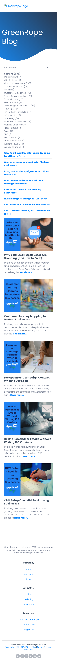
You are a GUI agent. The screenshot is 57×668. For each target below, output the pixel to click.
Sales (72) (9, 131)
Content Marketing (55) (16, 86)
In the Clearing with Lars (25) (18, 112)
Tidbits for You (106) (14, 140)
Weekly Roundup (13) (14, 147)
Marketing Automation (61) (17, 121)
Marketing (28, 599)
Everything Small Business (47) (19, 105)
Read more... (27, 272)
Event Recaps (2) (13, 102)
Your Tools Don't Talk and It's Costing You (27, 204)
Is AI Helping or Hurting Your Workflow (25, 198)
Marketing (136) (11, 118)
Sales (28, 594)
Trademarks (9, 647)
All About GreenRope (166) (17, 83)
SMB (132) (8, 134)
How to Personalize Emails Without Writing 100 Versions (23, 182)
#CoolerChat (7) (12, 77)
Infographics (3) (12, 115)
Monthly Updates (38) (15, 124)
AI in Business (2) (12, 80)
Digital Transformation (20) (18, 96)
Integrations (28, 629)
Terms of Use (42, 647)
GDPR (17, 647)
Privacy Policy (31, 647)
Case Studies (28, 624)
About (28, 569)
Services (28, 574)
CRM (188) (9, 89)
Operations (28, 604)
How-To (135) (11, 108)
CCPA (23, 647)
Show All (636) (12, 73)
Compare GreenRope (28, 619)
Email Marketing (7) (13, 99)
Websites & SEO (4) (14, 143)
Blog (28, 579)
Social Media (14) (12, 137)
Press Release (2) (12, 127)
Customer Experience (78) (17, 92)
